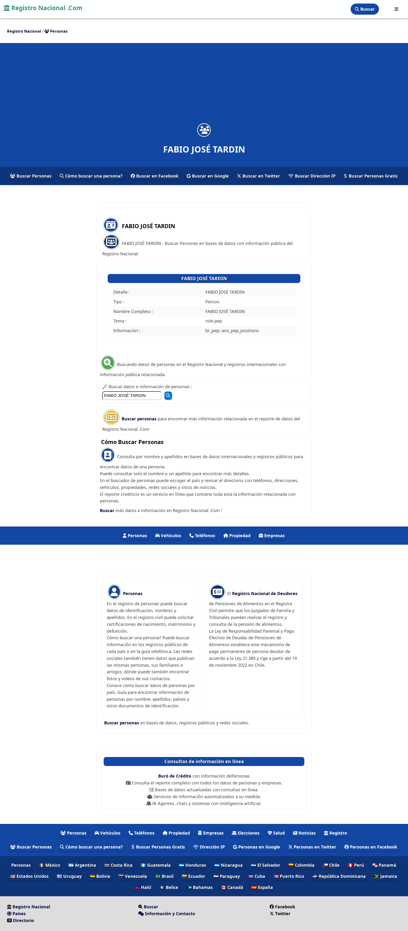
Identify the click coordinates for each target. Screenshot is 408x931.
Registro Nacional (30, 906)
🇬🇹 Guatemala (156, 865)
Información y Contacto (169, 913)
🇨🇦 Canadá (232, 887)
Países (18, 913)
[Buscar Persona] (168, 396)
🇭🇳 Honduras (192, 865)
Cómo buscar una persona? (93, 176)
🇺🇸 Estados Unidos (29, 876)
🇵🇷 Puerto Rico (288, 876)
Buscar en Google (210, 176)
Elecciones (248, 833)
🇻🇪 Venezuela (133, 876)
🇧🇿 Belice (168, 887)
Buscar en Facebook (156, 176)
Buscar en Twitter (260, 176)
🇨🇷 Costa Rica (118, 865)
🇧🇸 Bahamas (200, 887)
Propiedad (239, 535)
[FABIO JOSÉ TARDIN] (204, 130)
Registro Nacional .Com (46, 8)
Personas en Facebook (373, 847)
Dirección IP (212, 847)
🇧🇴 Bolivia (100, 876)
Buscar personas (140, 419)
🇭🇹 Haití (143, 887)
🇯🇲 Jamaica (385, 876)
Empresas (274, 535)
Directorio (23, 920)
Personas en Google (258, 847)
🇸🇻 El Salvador (265, 865)
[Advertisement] (204, 86)
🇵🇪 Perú (356, 865)
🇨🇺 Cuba (256, 876)
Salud (278, 833)
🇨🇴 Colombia (301, 865)
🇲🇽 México (49, 865)
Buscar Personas (33, 176)
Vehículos (170, 535)
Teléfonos (204, 535)
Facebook (285, 906)
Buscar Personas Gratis (373, 176)
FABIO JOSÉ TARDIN (204, 278)
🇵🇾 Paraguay (226, 876)
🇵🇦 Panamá (384, 865)
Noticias (306, 833)
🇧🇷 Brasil (164, 876)
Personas (137, 535)
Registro (337, 833)
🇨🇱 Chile (331, 865)
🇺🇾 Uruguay (69, 876)
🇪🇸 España (262, 887)
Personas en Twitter (314, 847)
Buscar (367, 9)
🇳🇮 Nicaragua (228, 865)
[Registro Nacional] (396, 9)
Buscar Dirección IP (315, 176)
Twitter (282, 913)
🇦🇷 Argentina (82, 865)
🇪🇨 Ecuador (193, 876)
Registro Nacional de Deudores (265, 593)
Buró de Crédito (175, 776)
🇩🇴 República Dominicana (339, 876)
